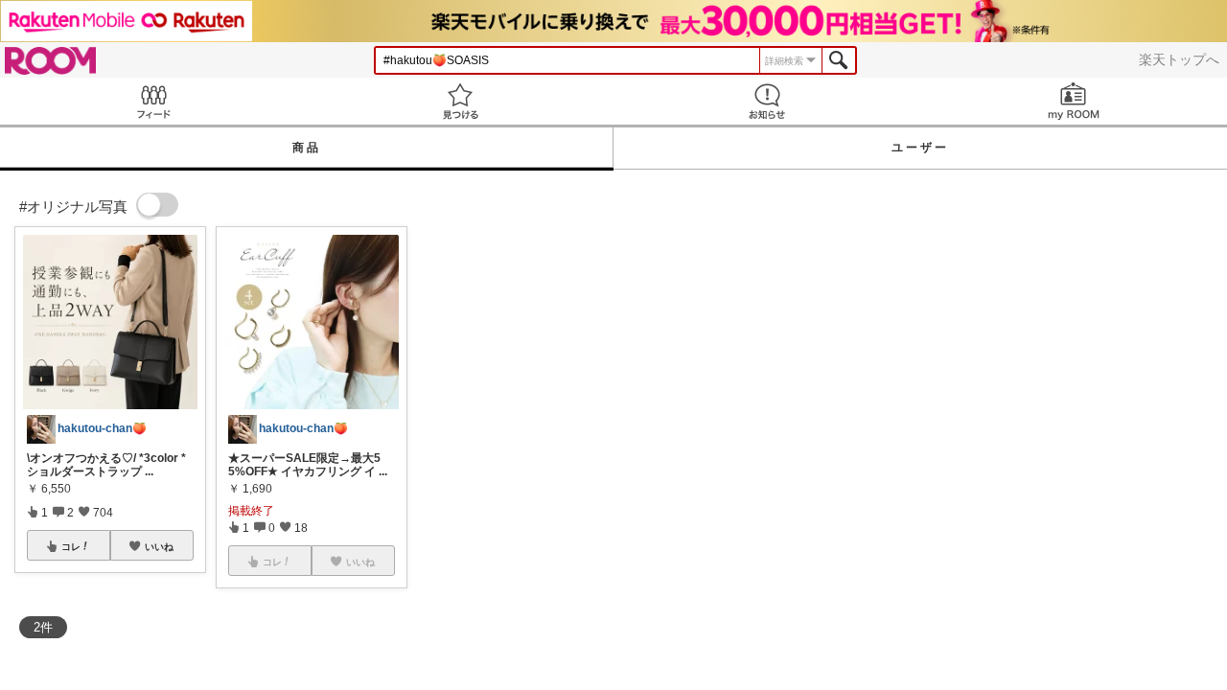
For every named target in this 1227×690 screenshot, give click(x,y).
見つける (460, 101)
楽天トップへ (1179, 59)
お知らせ (767, 101)
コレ (71, 546)
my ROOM (1073, 101)
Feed (153, 101)
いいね (159, 546)
